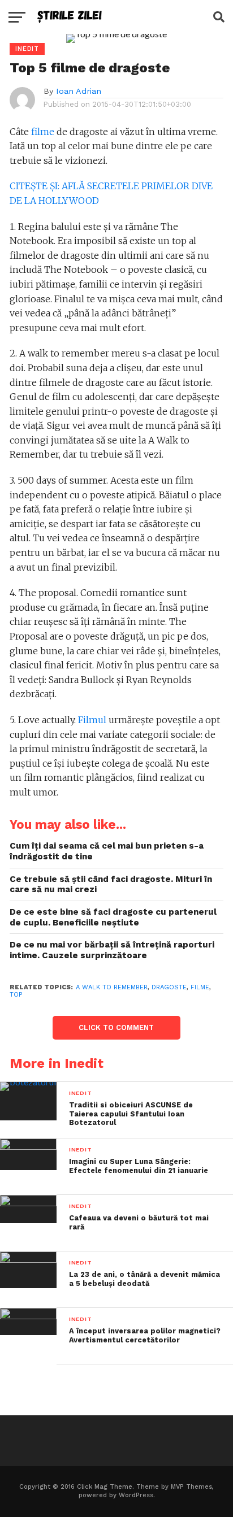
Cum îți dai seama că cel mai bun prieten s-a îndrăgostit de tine (107, 851)
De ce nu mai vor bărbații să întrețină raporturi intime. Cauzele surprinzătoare (112, 950)
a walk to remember (112, 987)
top (16, 994)
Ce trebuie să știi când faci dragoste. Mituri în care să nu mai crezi (111, 884)
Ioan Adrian (78, 90)
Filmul (92, 719)
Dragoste (169, 987)
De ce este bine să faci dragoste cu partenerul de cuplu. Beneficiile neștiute (113, 917)
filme (42, 131)
